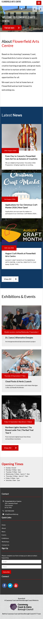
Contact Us (5, 545)
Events (4, 535)
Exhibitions (5, 538)
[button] (34, 9)
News (3, 531)
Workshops (5, 542)
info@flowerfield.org (11, 514)
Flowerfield (11, 1)
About (4, 528)
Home (4, 525)
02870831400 (9, 511)
